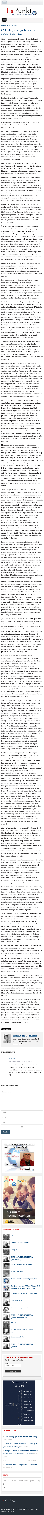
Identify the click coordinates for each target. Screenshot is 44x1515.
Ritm (13, 1235)
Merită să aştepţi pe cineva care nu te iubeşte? (22, 1437)
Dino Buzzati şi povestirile (21, 1308)
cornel (12, 1058)
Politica (14, 26)
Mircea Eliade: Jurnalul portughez (24, 1279)
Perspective (5, 26)
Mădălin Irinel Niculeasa (12, 34)
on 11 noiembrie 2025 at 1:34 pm (21, 1061)
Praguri (14, 1250)
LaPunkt (19, 1509)
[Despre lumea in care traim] (22, 11)
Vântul (13, 1322)
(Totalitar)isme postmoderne (18, 30)
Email (7, 1363)
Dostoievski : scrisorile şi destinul (24, 1293)
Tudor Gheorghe (17, 1272)
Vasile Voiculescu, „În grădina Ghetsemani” (21, 1465)
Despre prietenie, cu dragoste (16, 1461)
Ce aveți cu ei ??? (17, 1301)
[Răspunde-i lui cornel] (42, 1058)
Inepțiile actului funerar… (20, 1242)
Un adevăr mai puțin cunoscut (22, 1264)
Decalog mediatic (17, 1337)
